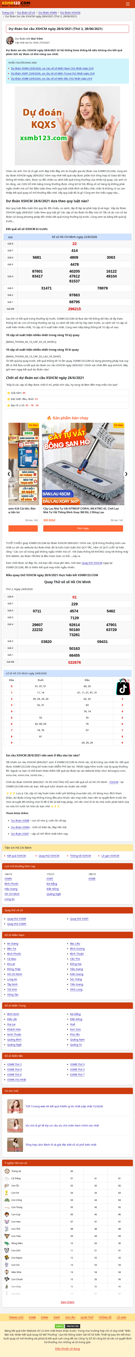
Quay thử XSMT (79, 918)
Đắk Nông (53, 888)
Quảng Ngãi (54, 894)
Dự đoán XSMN (20, 827)
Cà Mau (11, 958)
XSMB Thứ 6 (14, 1074)
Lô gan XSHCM (110, 855)
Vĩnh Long (76, 989)
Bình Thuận (77, 953)
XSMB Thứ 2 (14, 1064)
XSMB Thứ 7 (77, 1074)
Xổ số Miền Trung (15, 1005)
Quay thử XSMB (16, 918)
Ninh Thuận (14, 1034)
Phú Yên (75, 1034)
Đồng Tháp (14, 969)
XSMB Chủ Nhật (16, 1079)
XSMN (8, 878)
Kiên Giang (76, 974)
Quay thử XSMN (16, 923)
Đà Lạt (11, 964)
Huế (72, 1024)
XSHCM (114, 782)
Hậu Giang (11, 888)
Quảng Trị (76, 1044)
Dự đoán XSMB (20, 820)
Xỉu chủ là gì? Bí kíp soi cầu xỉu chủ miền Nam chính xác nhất (62, 1125)
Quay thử (87, 1317)
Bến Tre (11, 948)
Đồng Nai (76, 964)
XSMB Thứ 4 (14, 1069)
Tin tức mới (11, 1090)
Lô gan (121, 1317)
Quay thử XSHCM (92, 563)
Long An (10, 899)
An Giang (12, 943)
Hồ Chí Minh (12, 894)
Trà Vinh (12, 989)
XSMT (50, 878)
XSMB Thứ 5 (77, 1069)
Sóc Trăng (76, 979)
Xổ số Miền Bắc (14, 1055)
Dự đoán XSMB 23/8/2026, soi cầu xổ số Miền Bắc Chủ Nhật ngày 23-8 (51, 78)
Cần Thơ (75, 958)
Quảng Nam (77, 1039)
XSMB (91, 878)
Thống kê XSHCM (80, 855)
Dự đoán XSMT (20, 833)
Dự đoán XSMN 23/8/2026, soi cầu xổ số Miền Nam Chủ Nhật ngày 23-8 (52, 68)
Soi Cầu (70, 1317)
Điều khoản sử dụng (67, 1348)
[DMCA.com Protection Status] (67, 1326)
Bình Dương (77, 948)
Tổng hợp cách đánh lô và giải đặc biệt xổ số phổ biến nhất (60, 1144)
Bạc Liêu (75, 943)
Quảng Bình (14, 1039)
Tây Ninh (12, 984)
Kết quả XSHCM (16, 855)
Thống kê (105, 1317)
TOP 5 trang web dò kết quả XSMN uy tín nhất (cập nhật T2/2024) (64, 1106)
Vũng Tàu (12, 994)
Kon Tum (75, 1029)
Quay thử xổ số (14, 910)
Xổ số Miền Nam (14, 935)
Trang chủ (16, 1317)
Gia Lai (11, 1024)
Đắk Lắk (12, 1019)
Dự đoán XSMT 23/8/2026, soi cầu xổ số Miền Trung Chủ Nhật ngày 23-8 (53, 73)
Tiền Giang (76, 984)
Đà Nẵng (52, 883)
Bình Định (13, 1014)
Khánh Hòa (14, 1029)
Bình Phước (11, 883)
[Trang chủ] (16, 4)
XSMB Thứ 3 (77, 1064)
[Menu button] (128, 4)
